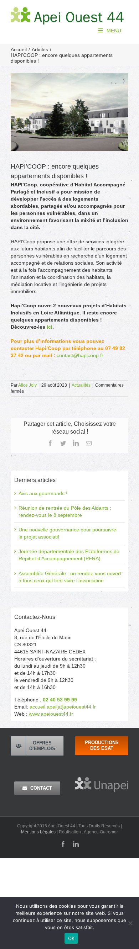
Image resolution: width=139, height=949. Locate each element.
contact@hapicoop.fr (80, 355)
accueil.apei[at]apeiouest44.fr (63, 707)
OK (71, 938)
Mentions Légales (38, 831)
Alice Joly (27, 385)
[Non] (130, 923)
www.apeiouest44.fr (51, 714)
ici (49, 327)
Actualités (81, 385)
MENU (114, 30)
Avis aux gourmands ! (43, 493)
